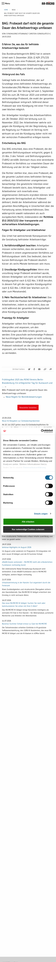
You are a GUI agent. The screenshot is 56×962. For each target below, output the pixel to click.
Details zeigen (41, 514)
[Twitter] (29, 369)
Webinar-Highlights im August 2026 (16, 547)
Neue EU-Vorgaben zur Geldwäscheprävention (21, 421)
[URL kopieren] (45, 369)
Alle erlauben (28, 522)
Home (6, 10)
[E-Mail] (39, 369)
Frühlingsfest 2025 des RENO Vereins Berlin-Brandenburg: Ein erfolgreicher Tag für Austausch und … (27, 383)
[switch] (49, 486)
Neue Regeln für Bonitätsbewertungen (24, 396)
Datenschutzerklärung (34, 467)
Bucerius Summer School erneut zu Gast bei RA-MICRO (24, 624)
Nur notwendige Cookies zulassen (28, 529)
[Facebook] (34, 369)
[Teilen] (51, 369)
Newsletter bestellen (28, 407)
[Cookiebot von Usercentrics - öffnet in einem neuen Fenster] (41, 431)
